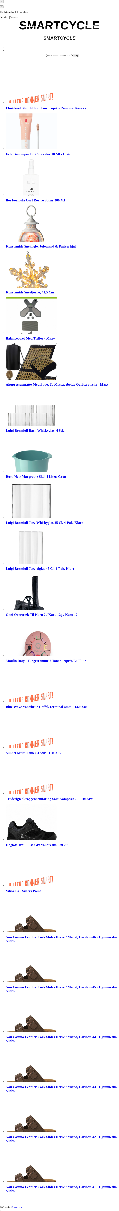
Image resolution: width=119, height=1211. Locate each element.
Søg (76, 56)
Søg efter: (4, 17)
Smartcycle (17, 1207)
